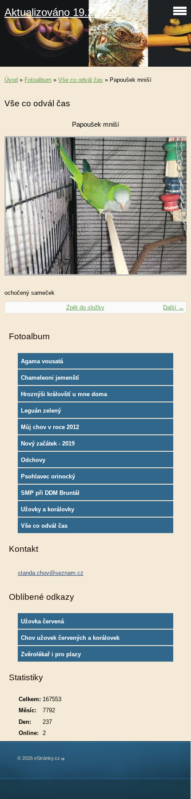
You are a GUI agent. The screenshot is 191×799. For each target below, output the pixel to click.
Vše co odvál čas (80, 79)
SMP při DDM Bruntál (50, 493)
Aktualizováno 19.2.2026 (61, 12)
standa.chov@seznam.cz (51, 573)
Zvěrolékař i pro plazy (51, 654)
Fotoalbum (38, 79)
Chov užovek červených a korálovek (70, 637)
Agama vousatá (42, 361)
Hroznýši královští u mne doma (64, 394)
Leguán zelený (41, 410)
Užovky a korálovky (47, 509)
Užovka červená (42, 621)
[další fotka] (172, 210)
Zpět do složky (85, 307)
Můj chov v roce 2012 (50, 427)
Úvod (11, 79)
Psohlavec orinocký (48, 476)
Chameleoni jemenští (50, 377)
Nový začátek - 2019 (48, 443)
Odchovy (33, 460)
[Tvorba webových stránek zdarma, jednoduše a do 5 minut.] (63, 759)
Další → (173, 307)
